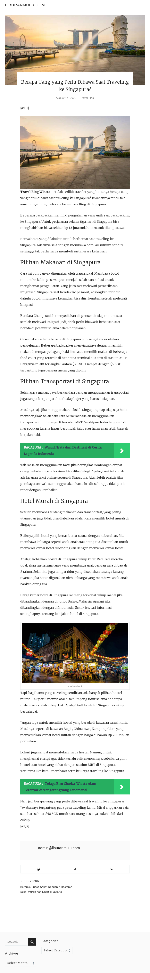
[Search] (32, 942)
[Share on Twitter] (39, 869)
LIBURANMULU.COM (25, 5)
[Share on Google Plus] (111, 869)
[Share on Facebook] (75, 869)
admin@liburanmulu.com (59, 848)
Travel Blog (87, 97)
